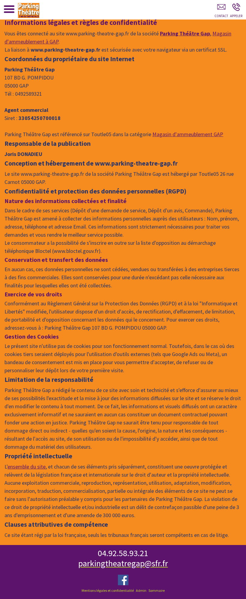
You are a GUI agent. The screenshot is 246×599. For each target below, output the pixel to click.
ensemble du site (27, 466)
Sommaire (156, 590)
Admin (141, 590)
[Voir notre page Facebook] (123, 580)
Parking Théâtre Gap (185, 33)
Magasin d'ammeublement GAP (187, 134)
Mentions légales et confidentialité (108, 590)
